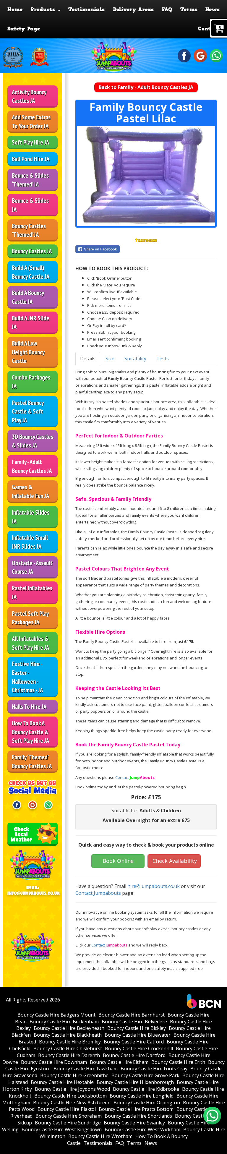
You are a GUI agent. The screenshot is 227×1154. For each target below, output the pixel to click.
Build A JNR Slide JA (30, 322)
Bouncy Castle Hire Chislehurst (67, 1048)
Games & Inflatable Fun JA (30, 491)
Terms (188, 9)
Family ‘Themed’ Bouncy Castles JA (32, 761)
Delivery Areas (133, 9)
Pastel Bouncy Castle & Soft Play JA (28, 411)
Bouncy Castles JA (32, 251)
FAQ (167, 9)
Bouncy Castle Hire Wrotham (100, 1136)
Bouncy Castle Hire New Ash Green (72, 1102)
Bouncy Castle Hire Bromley (70, 1041)
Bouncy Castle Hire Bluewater (138, 1035)
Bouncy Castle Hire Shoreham (68, 1116)
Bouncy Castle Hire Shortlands (138, 1116)
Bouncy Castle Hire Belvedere (134, 1021)
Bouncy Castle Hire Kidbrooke (146, 1089)
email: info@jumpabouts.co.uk (32, 890)
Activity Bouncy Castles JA (29, 96)
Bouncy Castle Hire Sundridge (68, 1122)
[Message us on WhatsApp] (216, 55)
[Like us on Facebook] (184, 55)
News (212, 9)
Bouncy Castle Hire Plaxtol (67, 1109)
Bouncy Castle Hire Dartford (134, 1055)
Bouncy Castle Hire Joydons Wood (72, 1089)
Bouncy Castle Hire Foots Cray (154, 1068)
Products (44, 9)
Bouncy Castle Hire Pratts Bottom (136, 1109)
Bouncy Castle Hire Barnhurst (131, 1015)
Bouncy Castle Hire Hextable (62, 1082)
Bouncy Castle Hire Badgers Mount (56, 1015)
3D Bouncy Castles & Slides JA (32, 441)
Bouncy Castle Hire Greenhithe (74, 1075)
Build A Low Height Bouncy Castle (28, 352)
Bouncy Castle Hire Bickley (136, 1028)
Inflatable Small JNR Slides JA (30, 542)
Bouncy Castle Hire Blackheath (68, 1035)
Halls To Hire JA (29, 707)
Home (14, 9)
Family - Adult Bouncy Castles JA (32, 466)
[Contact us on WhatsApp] (212, 1115)
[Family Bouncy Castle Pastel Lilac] (146, 176)
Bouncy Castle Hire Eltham (119, 1062)
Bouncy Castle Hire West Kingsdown (62, 1129)
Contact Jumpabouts (98, 893)
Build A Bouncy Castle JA (28, 297)
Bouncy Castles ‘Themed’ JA (29, 230)
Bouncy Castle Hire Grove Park (145, 1075)
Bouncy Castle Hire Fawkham (85, 1068)
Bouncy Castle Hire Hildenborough (135, 1082)
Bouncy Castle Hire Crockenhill (139, 1048)
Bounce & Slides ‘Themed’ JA (30, 179)
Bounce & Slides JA (30, 205)
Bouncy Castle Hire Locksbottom (70, 1096)
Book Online (118, 860)
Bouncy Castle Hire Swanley (134, 1122)
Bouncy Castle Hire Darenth (69, 1055)
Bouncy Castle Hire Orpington (147, 1102)
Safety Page (23, 28)
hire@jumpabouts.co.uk (153, 886)
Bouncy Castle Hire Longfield (142, 1096)
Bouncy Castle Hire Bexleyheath (69, 1028)
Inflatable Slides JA (30, 516)
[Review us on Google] (200, 55)
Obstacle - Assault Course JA (32, 567)
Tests (162, 358)
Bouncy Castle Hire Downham (54, 1062)
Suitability (135, 358)
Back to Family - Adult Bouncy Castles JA (146, 87)
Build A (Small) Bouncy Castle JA (30, 272)
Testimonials (86, 9)
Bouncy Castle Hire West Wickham (142, 1129)
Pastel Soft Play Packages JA (30, 618)
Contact (209, 28)
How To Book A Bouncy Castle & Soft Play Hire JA (30, 732)
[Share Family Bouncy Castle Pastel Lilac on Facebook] (146, 249)
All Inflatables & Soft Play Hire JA (30, 643)
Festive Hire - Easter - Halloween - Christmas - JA (27, 677)
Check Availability (175, 860)
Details (87, 358)
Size (110, 358)
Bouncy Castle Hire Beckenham (64, 1021)
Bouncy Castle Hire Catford (134, 1041)
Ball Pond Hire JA (30, 159)
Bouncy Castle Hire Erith (178, 1062)
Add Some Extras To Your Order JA (31, 121)
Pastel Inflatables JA (32, 592)
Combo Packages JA (31, 381)
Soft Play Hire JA (30, 142)
